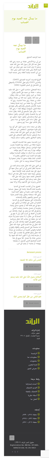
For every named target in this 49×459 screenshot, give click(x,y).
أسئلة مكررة (32, 396)
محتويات (33, 361)
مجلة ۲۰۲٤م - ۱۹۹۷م (30, 423)
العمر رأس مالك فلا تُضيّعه (30, 260)
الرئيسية (34, 354)
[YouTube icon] (13, 452)
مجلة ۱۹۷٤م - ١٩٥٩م (30, 415)
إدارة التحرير (32, 365)
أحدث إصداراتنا (31, 384)
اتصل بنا (34, 399)
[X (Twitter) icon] (15, 452)
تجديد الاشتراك (31, 388)
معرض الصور (32, 369)
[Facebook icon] (18, 452)
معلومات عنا (32, 358)
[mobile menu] (46, 6)
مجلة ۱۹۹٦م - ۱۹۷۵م (29, 419)
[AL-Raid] (33, 6)
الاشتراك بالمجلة (31, 392)
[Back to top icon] (11, 437)
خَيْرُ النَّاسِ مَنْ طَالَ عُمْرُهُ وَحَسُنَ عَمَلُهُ (27, 297)
